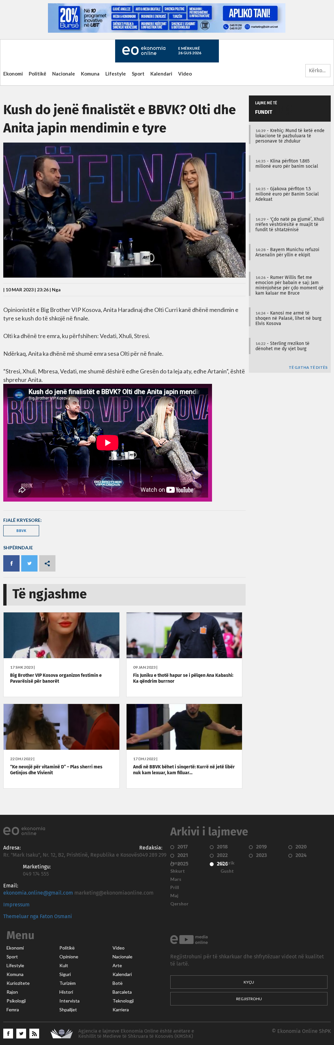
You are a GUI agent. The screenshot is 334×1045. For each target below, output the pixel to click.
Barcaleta (122, 992)
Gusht (227, 871)
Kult (63, 965)
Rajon (12, 992)
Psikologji (16, 1001)
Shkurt (177, 871)
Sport (138, 74)
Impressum (16, 904)
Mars (175, 879)
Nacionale (63, 74)
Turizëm (67, 983)
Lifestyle (115, 74)
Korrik (227, 863)
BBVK (21, 530)
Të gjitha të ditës (308, 368)
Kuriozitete (18, 983)
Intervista (69, 1001)
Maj (174, 895)
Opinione (68, 956)
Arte (117, 965)
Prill (174, 887)
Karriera (121, 1009)
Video (185, 74)
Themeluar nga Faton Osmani (37, 916)
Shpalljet (68, 1009)
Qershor (179, 903)
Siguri (65, 974)
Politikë (37, 74)
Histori (66, 992)
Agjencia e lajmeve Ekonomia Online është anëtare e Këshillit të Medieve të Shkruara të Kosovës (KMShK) (136, 1034)
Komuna (90, 74)
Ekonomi (13, 74)
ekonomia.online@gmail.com (38, 893)
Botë (118, 983)
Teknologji (123, 1001)
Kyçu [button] (249, 982)
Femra (13, 1009)
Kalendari (161, 74)
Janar (176, 863)
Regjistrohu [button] (249, 998)
